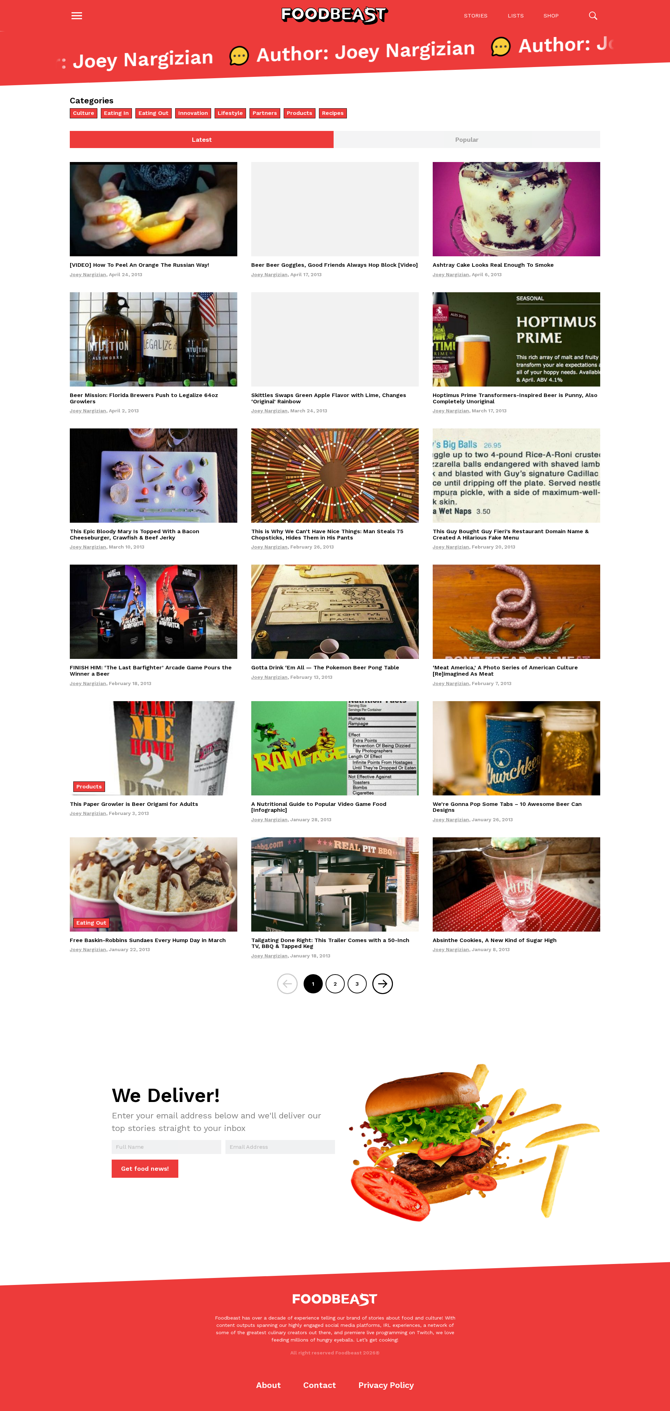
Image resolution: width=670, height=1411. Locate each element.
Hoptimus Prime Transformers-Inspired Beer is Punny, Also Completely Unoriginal (515, 398)
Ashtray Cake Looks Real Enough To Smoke (493, 265)
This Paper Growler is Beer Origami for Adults (134, 804)
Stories (475, 15)
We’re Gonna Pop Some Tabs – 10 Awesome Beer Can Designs (507, 807)
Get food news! (145, 1168)
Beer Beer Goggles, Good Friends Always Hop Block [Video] (334, 265)
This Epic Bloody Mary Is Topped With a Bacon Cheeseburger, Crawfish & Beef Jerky (134, 534)
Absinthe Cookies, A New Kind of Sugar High (495, 940)
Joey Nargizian (88, 274)
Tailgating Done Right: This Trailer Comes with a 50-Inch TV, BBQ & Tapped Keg (330, 943)
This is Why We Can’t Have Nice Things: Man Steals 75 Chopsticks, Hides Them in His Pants (327, 534)
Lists (516, 15)
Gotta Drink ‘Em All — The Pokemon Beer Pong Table (325, 667)
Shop (551, 15)
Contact (319, 1385)
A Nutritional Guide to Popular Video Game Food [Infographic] (318, 807)
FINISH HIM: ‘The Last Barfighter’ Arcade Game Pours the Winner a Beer (151, 670)
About (268, 1385)
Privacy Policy (386, 1385)
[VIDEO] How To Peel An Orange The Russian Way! (139, 265)
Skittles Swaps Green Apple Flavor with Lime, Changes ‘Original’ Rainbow (328, 398)
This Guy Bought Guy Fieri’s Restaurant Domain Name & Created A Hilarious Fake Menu (511, 534)
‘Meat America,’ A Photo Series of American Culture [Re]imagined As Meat (505, 670)
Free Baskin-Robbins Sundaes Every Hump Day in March (148, 940)
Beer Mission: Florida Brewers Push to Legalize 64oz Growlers (144, 398)
